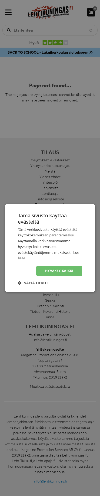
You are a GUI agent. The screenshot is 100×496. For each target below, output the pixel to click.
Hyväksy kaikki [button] (59, 270)
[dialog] (50, 248)
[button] (33, 283)
